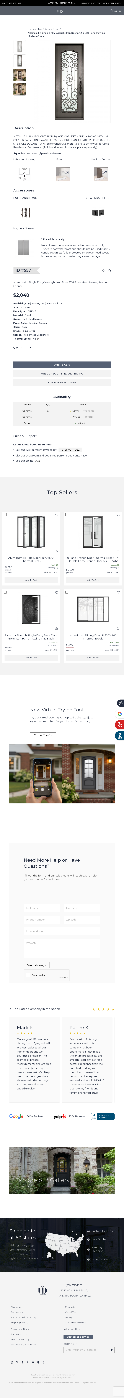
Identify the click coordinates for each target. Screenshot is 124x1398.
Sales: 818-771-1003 (11, 3)
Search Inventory (20, 1339)
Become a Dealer (20, 1329)
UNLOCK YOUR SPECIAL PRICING (62, 373)
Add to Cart (62, 364)
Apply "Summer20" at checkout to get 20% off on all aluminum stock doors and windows (62, 3)
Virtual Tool (71, 1312)
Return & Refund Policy (23, 1317)
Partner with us (19, 1334)
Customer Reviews (75, 1322)
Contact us (17, 1312)
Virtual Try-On (43, 735)
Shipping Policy (19, 1322)
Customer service (78, 1337)
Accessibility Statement (23, 1344)
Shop (39, 29)
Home (31, 29)
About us (16, 1307)
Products (70, 1307)
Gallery (68, 1317)
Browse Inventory (92, 3)
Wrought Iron (52, 29)
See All (20, 1186)
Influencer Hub (72, 1329)
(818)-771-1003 (70, 449)
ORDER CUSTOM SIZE (62, 382)
